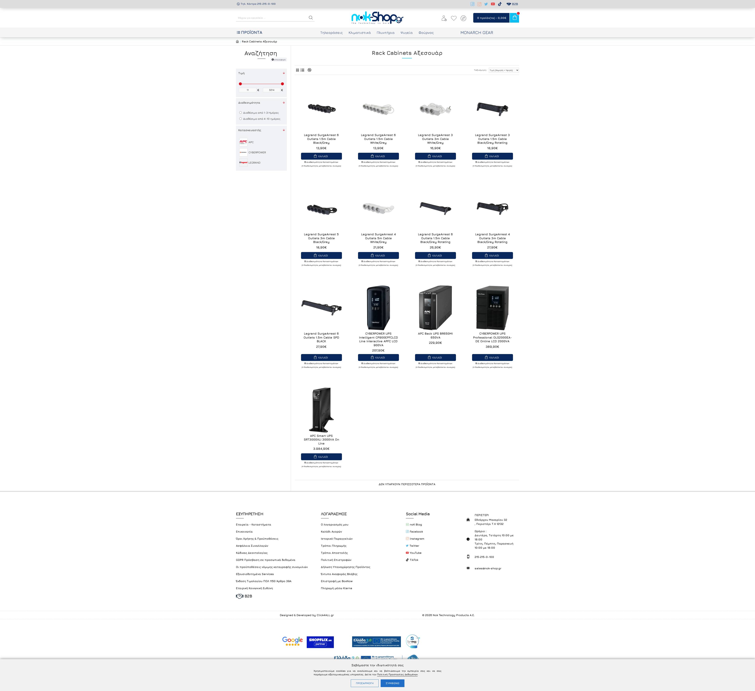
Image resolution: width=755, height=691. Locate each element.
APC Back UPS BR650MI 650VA (435, 335)
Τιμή (241, 73)
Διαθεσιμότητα (249, 102)
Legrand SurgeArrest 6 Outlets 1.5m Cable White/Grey (378, 138)
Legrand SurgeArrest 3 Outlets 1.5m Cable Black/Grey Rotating (492, 138)
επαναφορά (280, 59)
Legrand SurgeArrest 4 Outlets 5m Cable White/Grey (378, 238)
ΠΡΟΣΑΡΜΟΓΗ (365, 683)
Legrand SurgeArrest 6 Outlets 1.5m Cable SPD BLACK (321, 337)
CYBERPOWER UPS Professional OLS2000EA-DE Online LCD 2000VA (492, 337)
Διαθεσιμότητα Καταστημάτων (322, 162)
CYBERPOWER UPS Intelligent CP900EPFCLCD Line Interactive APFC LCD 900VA (378, 339)
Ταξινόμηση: (480, 70)
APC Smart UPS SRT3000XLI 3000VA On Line (321, 439)
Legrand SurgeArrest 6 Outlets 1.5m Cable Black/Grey (321, 138)
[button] (311, 18)
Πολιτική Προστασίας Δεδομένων (397, 674)
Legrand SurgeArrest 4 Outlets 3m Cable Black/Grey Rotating (492, 238)
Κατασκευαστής (249, 130)
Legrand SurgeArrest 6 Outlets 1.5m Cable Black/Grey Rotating (435, 238)
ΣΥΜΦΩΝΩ (392, 683)
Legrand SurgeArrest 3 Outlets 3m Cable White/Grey (435, 138)
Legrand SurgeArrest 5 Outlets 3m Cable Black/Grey (321, 238)
